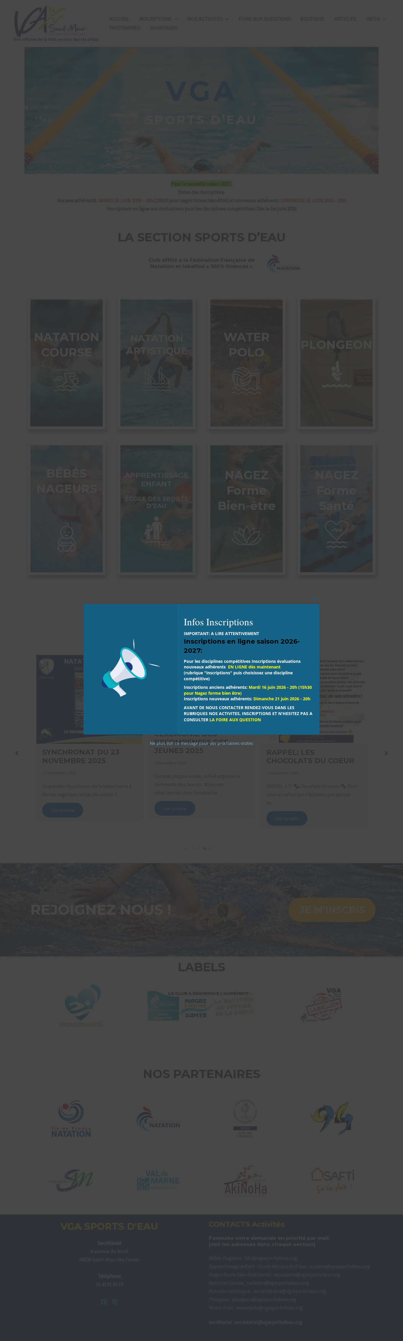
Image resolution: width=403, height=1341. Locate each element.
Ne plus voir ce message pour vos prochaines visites (201, 743)
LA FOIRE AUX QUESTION (235, 719)
